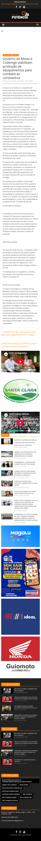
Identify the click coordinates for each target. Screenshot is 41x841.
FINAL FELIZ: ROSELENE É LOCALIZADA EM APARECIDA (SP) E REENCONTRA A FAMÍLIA (26, 698)
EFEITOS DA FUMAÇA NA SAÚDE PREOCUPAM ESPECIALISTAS (25, 492)
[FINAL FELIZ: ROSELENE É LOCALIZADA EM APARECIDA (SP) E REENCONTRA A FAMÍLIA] (7, 697)
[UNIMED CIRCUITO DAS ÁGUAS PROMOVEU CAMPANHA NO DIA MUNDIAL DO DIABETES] (7, 471)
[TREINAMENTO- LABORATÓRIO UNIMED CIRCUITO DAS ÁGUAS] (7, 462)
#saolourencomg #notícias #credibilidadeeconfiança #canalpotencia (16, 781)
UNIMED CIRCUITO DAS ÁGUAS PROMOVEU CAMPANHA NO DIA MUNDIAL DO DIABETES (25, 473)
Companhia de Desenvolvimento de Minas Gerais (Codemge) (20, 83)
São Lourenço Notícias (10, 800)
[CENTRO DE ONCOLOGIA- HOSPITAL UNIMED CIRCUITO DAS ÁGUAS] (7, 481)
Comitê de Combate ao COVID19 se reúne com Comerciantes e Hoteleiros (19, 345)
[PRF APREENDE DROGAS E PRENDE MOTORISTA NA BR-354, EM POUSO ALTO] (7, 706)
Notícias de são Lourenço (11, 794)
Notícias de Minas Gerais (10, 791)
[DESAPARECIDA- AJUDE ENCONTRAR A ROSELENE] (7, 760)
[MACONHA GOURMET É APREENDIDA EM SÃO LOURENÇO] (7, 689)
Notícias (15, 55)
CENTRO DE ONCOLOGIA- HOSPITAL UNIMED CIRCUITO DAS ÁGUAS (25, 483)
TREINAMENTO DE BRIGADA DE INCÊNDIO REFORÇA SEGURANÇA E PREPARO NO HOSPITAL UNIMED (26, 716)
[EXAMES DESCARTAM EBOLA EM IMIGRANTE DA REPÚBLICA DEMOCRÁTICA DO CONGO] (7, 452)
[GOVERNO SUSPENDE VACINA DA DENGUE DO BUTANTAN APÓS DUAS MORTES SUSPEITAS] (7, 439)
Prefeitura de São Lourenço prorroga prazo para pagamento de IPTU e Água (18, 333)
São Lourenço (27, 794)
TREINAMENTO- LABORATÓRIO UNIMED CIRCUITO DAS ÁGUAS (24, 463)
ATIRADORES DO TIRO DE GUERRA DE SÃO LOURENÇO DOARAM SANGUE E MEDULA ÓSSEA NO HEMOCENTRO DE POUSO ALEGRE (25, 517)
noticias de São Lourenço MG (12, 788)
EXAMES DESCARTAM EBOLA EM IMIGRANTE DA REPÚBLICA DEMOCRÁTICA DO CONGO (25, 454)
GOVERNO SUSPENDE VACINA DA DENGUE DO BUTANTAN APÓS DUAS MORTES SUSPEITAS (25, 442)
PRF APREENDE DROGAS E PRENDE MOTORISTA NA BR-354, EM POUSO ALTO (25, 707)
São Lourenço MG (26, 797)
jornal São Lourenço (9, 785)
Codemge (30, 81)
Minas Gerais (7, 55)
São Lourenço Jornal (9, 797)
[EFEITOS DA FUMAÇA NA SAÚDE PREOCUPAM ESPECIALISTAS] (7, 491)
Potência (21, 81)
